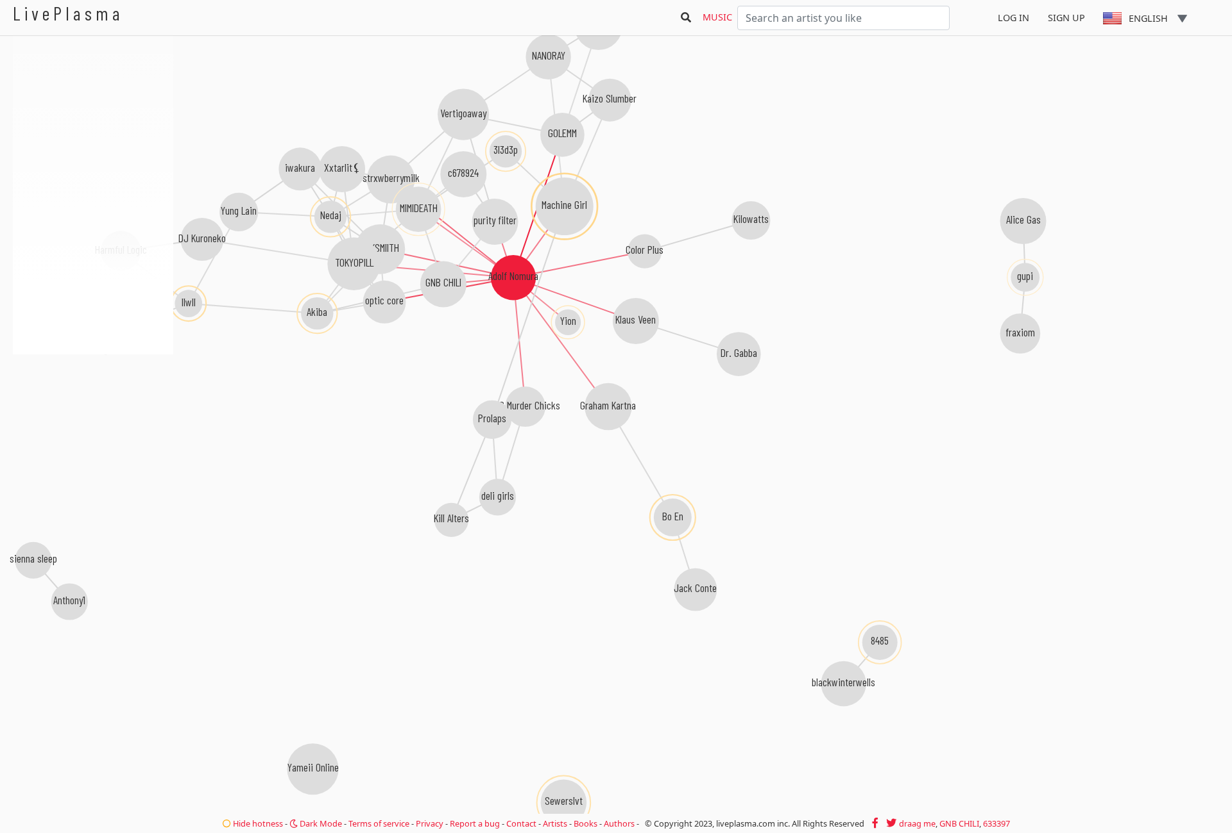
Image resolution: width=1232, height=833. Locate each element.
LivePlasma (68, 13)
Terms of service (378, 823)
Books (585, 823)
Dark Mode (320, 823)
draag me (917, 823)
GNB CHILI (959, 823)
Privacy (429, 823)
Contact (521, 823)
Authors (619, 823)
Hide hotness (257, 823)
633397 (996, 823)
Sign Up (1066, 18)
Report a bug (475, 823)
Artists (555, 823)
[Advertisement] (93, 423)
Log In (1013, 18)
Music (717, 17)
